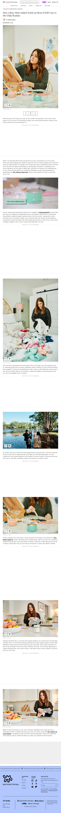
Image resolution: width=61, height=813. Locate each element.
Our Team (24, 780)
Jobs (4, 805)
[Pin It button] (9, 105)
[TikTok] (36, 780)
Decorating (23, 5)
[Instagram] (32, 780)
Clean (23, 172)
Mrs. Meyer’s (17, 172)
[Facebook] (32, 784)
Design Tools (38, 5)
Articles (30, 5)
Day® (26, 172)
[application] (30, 193)
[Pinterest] (36, 784)
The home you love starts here (39, 768)
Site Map (24, 788)
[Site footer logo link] (11, 780)
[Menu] (4, 2)
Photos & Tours (14, 5)
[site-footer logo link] (6, 801)
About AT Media (6, 804)
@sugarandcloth (44, 212)
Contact (23, 785)
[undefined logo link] (11, 2)
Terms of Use (52, 790)
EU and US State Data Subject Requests (52, 803)
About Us (24, 782)
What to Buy (47, 5)
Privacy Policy (44, 791)
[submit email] (56, 785)
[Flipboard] (36, 787)
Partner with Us (6, 807)
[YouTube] (32, 787)
